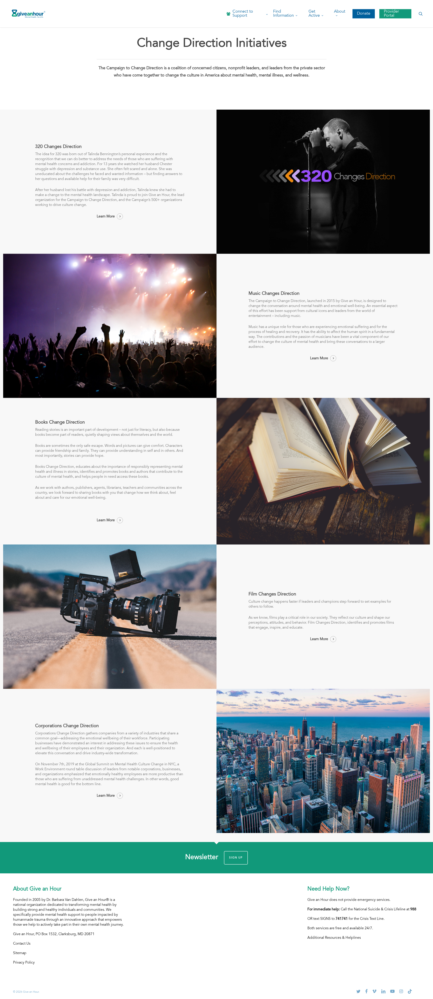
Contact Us (21, 944)
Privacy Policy (24, 962)
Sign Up (236, 857)
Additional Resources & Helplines (334, 938)
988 (413, 909)
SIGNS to (334, 919)
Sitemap (19, 953)
